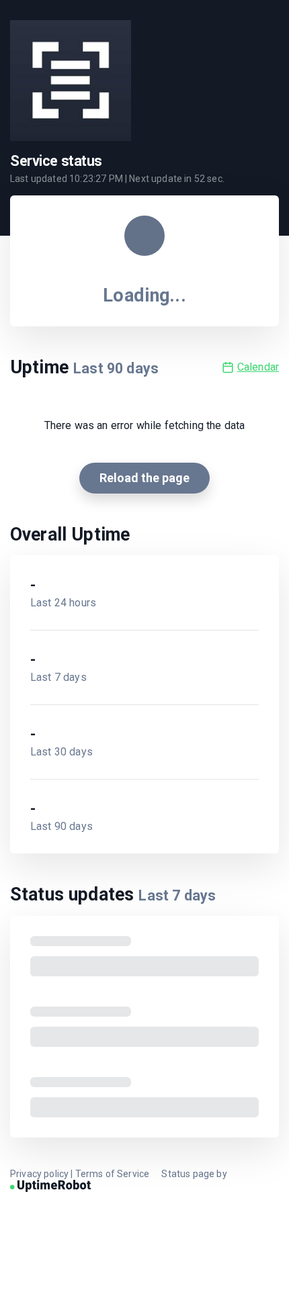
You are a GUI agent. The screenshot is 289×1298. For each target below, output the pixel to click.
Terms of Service (112, 1173)
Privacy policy (39, 1173)
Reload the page (144, 478)
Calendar (258, 367)
